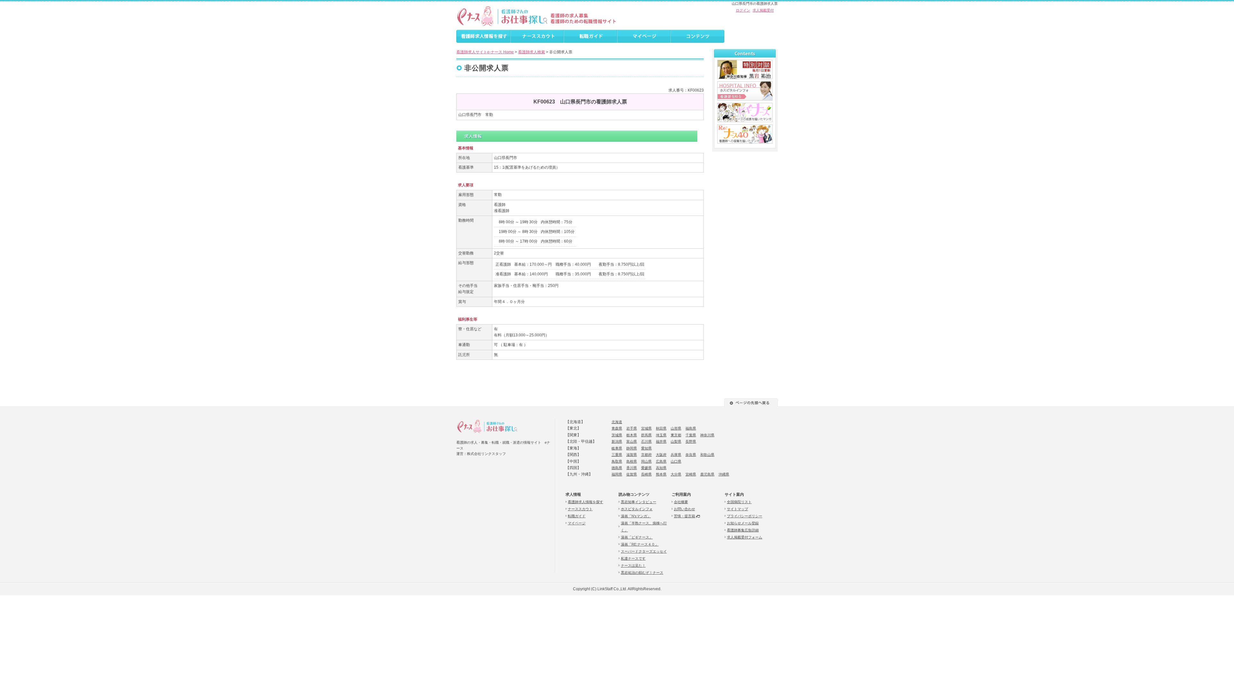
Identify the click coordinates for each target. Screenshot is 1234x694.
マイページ (577, 523)
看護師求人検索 (531, 52)
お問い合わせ (684, 509)
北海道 (617, 422)
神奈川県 (707, 435)
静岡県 (631, 448)
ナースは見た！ (633, 565)
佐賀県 (631, 474)
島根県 (631, 461)
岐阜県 (617, 448)
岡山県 (646, 461)
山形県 (676, 428)
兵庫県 (676, 455)
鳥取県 (617, 461)
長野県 (690, 441)
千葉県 (690, 435)
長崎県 (646, 474)
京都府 (646, 455)
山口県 (676, 461)
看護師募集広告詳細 (743, 530)
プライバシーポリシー (744, 516)
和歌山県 (707, 455)
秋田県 (661, 428)
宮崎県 (690, 474)
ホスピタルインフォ (637, 509)
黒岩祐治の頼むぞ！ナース (642, 572)
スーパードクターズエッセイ (644, 551)
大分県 (676, 474)
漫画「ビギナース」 (637, 537)
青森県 (617, 428)
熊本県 (661, 474)
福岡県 (617, 474)
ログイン (743, 10)
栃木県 (631, 435)
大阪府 (661, 455)
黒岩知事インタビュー (638, 502)
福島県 (690, 428)
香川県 (631, 468)
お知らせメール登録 (743, 523)
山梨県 (676, 441)
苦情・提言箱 (684, 516)
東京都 (676, 435)
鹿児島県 (707, 474)
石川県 (646, 441)
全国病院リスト (739, 502)
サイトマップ (737, 509)
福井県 (661, 441)
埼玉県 (661, 435)
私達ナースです (633, 558)
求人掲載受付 (763, 10)
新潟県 (617, 441)
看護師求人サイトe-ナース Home (485, 52)
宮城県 (646, 428)
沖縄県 (724, 474)
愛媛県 (646, 468)
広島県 (661, 461)
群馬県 (646, 435)
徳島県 (617, 468)
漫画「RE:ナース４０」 (639, 544)
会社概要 (681, 502)
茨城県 (617, 435)
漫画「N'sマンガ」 (636, 516)
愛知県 (646, 448)
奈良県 (690, 455)
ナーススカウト (580, 509)
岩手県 (631, 428)
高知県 (661, 468)
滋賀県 (631, 455)
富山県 (631, 441)
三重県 (617, 455)
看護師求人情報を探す (585, 502)
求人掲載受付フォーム (744, 537)
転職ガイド (577, 516)
